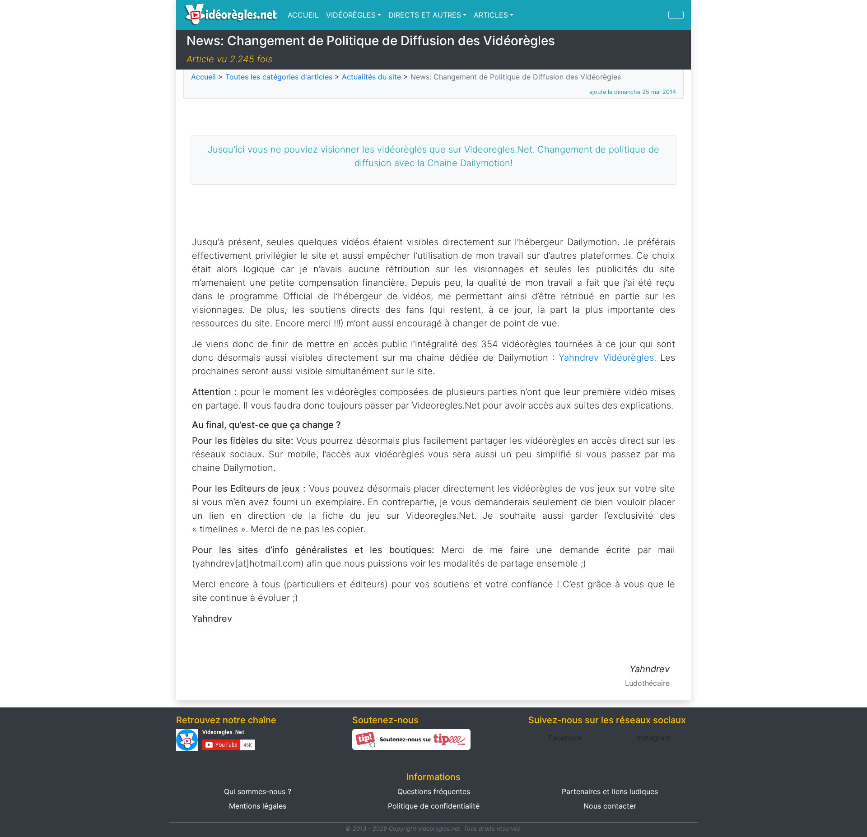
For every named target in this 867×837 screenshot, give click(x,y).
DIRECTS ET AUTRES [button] (424, 14)
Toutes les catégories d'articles (278, 76)
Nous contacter (609, 805)
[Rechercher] (676, 15)
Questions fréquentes (433, 791)
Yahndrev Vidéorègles (606, 357)
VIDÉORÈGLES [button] (351, 14)
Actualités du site (371, 76)
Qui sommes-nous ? (257, 791)
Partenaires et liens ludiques (610, 791)
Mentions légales (257, 805)
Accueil (203, 76)
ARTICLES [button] (491, 14)
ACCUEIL (303, 14)
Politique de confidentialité (434, 805)
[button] (565, 737)
